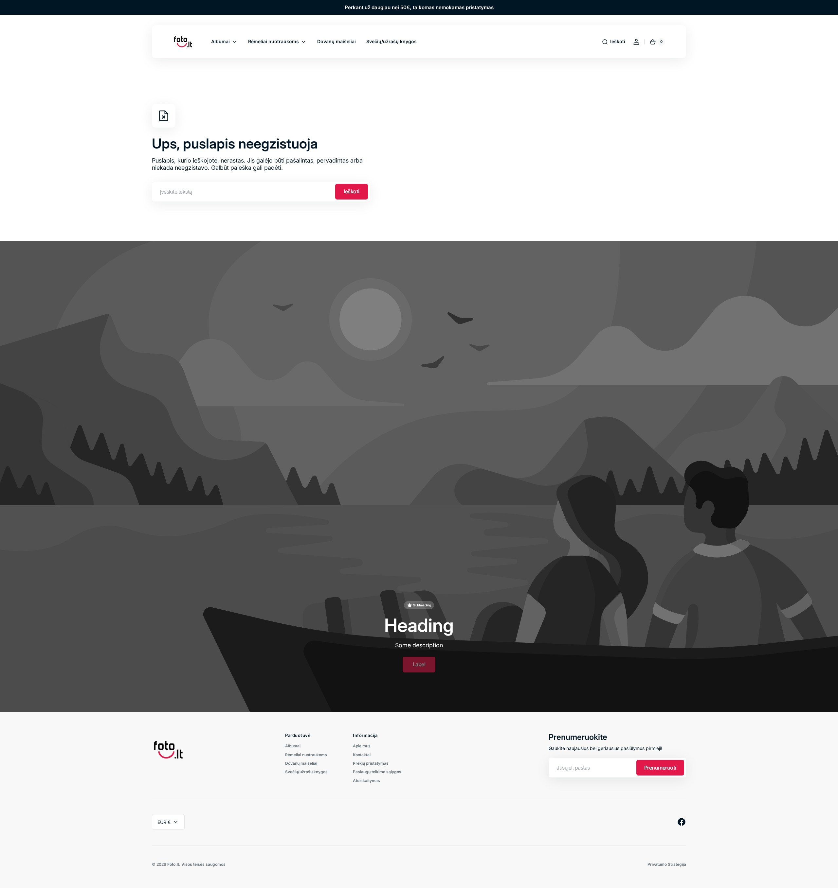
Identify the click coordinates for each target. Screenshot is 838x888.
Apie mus (362, 746)
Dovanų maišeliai (301, 763)
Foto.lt (173, 864)
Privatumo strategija (666, 864)
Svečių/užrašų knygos (306, 771)
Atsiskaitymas (366, 780)
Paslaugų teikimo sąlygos (377, 771)
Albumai (293, 746)
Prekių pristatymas (371, 763)
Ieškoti (351, 191)
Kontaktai (362, 754)
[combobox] (261, 191)
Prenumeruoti (660, 767)
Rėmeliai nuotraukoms (306, 754)
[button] (613, 42)
